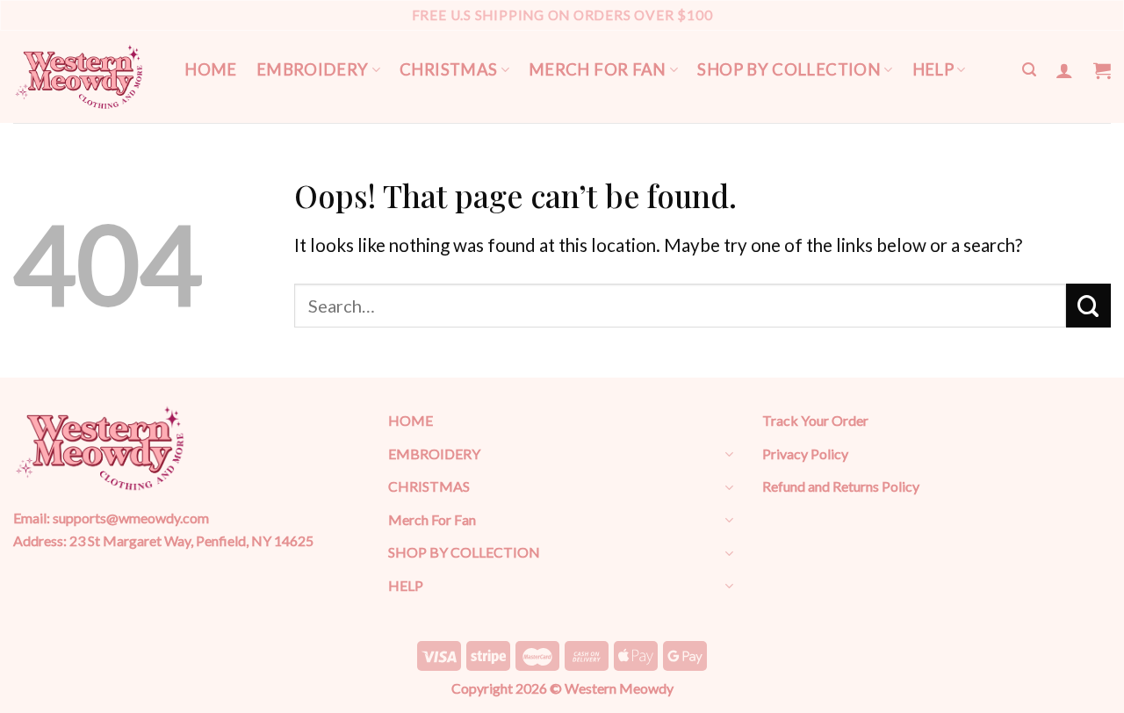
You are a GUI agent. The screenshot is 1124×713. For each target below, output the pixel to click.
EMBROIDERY (312, 69)
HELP (933, 69)
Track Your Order (815, 420)
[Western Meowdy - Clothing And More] (79, 77)
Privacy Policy (805, 453)
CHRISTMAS (448, 69)
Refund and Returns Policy (840, 486)
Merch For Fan (597, 69)
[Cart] (1102, 70)
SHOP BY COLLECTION (789, 69)
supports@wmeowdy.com (131, 517)
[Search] (1029, 70)
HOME (210, 69)
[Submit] (1088, 306)
